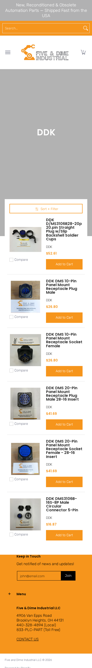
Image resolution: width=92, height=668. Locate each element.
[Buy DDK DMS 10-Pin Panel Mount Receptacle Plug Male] (25, 297)
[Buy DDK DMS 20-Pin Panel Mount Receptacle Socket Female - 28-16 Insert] (25, 459)
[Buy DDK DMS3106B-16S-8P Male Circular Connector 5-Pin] (25, 514)
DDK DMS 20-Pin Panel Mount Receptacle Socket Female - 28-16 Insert (64, 449)
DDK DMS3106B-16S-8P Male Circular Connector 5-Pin (62, 504)
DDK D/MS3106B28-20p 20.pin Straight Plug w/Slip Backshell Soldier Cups (64, 229)
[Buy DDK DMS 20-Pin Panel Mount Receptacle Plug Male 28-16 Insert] (25, 404)
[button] (83, 52)
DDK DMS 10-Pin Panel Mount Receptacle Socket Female (64, 340)
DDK (49, 247)
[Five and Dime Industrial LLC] (44, 52)
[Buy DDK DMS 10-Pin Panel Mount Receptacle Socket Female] (25, 350)
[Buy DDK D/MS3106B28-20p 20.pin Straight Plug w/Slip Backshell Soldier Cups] (25, 240)
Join (68, 576)
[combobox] (42, 28)
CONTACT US (28, 639)
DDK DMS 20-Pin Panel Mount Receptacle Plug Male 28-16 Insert (62, 393)
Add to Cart (64, 264)
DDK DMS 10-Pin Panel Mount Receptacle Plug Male (61, 286)
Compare (21, 260)
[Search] (85, 28)
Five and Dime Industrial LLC (23, 660)
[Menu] (7, 52)
